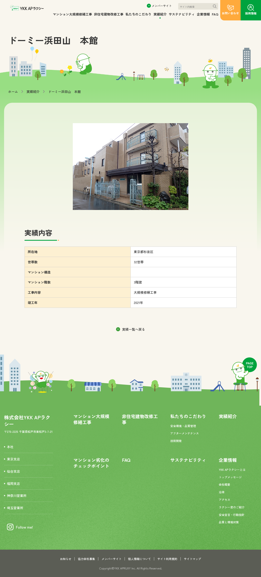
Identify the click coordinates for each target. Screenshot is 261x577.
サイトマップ (192, 559)
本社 (10, 446)
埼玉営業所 (15, 507)
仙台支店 (13, 471)
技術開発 (176, 441)
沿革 (222, 492)
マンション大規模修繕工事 (72, 14)
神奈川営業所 (17, 495)
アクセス (224, 500)
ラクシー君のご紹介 (231, 507)
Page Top (244, 371)
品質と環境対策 (229, 522)
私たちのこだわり (138, 14)
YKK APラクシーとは (232, 470)
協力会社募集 (86, 559)
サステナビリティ (182, 14)
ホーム (13, 91)
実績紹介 (160, 14)
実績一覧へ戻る (133, 329)
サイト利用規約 (167, 559)
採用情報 (251, 13)
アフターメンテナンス (184, 433)
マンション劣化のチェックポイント (91, 462)
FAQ (215, 14)
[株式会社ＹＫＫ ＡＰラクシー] (27, 8)
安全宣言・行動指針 (231, 515)
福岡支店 (13, 483)
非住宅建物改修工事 (108, 14)
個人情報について (139, 559)
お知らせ (65, 559)
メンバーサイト (162, 6)
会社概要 (224, 484)
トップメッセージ (230, 477)
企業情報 (203, 14)
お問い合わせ (230, 13)
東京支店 (13, 458)
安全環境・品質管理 (183, 426)
